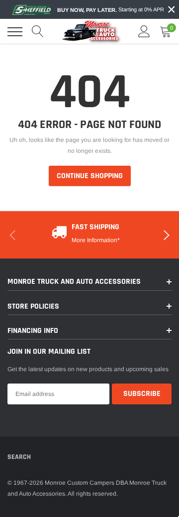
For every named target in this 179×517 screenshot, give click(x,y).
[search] (38, 31)
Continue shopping (90, 176)
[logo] (92, 31)
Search (19, 456)
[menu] (14, 31)
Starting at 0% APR (110, 9)
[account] (144, 31)
